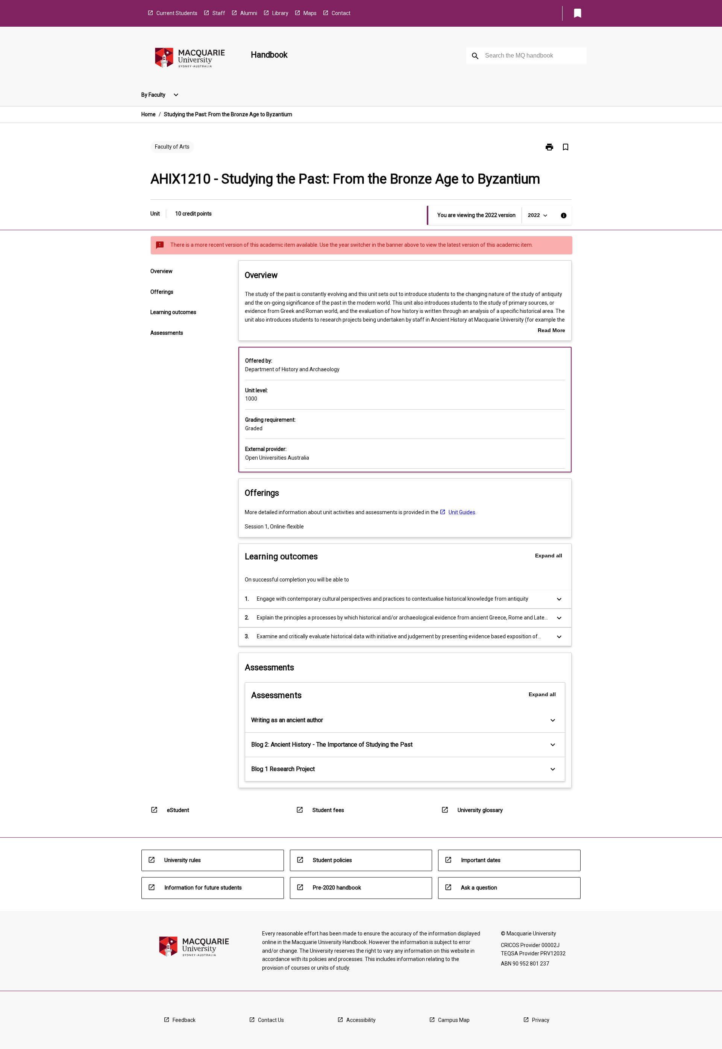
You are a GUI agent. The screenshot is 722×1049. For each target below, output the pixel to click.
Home (148, 114)
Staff (218, 13)
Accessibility (361, 1020)
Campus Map (454, 1020)
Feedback (184, 1020)
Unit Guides (462, 512)
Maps (310, 13)
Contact (341, 13)
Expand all (548, 556)
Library (280, 13)
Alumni (248, 13)
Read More (551, 331)
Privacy (540, 1020)
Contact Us (271, 1020)
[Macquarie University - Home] (190, 59)
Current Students (176, 13)
